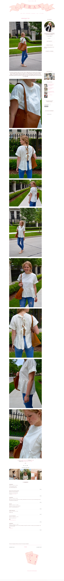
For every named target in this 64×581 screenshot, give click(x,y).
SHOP (37, 13)
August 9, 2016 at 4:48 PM (13, 491)
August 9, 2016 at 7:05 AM (13, 485)
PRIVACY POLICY (49, 114)
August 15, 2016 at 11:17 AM (13, 524)
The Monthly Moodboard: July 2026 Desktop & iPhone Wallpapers (51, 92)
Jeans (21, 460)
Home (21, 13)
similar (32, 460)
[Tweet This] (23, 465)
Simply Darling (12, 510)
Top (17, 460)
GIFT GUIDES (42, 13)
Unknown (11, 484)
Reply (40, 489)
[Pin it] (27, 465)
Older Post (39, 547)
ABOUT (24, 13)
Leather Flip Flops (29, 461)
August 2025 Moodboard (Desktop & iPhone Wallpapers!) (51, 88)
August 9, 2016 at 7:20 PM (13, 498)
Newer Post (12, 547)
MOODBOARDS (28, 13)
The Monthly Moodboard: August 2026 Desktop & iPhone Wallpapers (51, 85)
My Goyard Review (50, 94)
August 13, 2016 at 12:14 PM (13, 516)
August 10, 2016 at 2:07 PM (13, 511)
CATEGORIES (33, 13)
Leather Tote (25, 460)
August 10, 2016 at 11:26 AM (13, 504)
